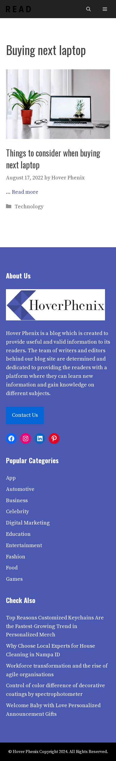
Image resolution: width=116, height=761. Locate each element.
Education (18, 534)
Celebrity (17, 511)
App (11, 478)
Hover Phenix (22, 333)
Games (14, 579)
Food (12, 567)
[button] (88, 9)
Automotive (20, 489)
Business (17, 500)
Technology (29, 206)
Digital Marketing (28, 522)
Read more (25, 192)
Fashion (15, 556)
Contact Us (25, 415)
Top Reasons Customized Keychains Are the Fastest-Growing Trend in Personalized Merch (55, 626)
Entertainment (24, 545)
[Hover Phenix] (18, 9)
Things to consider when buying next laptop (53, 158)
